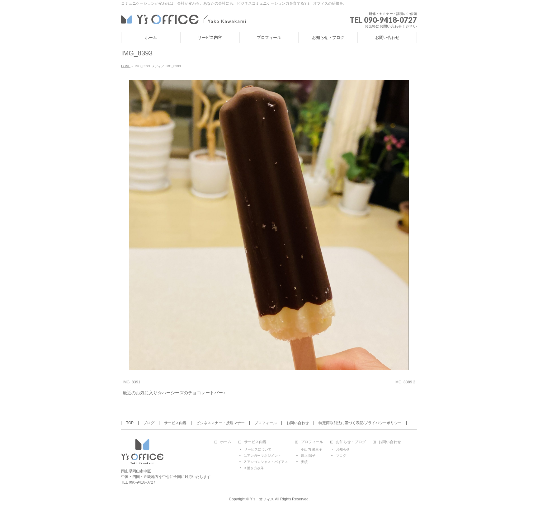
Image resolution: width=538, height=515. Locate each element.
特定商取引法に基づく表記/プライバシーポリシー (360, 423)
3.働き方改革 (254, 468)
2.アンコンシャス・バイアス (266, 462)
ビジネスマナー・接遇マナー (220, 423)
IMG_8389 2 (404, 382)
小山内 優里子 (311, 449)
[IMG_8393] (269, 225)
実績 (304, 462)
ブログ (148, 423)
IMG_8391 (131, 382)
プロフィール (265, 423)
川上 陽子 (308, 455)
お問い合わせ (297, 423)
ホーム (225, 442)
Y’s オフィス (262, 499)
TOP (130, 423)
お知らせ (343, 449)
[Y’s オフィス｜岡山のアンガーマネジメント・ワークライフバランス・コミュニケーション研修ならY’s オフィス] (183, 18)
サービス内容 (175, 423)
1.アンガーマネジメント (262, 455)
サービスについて (257, 449)
